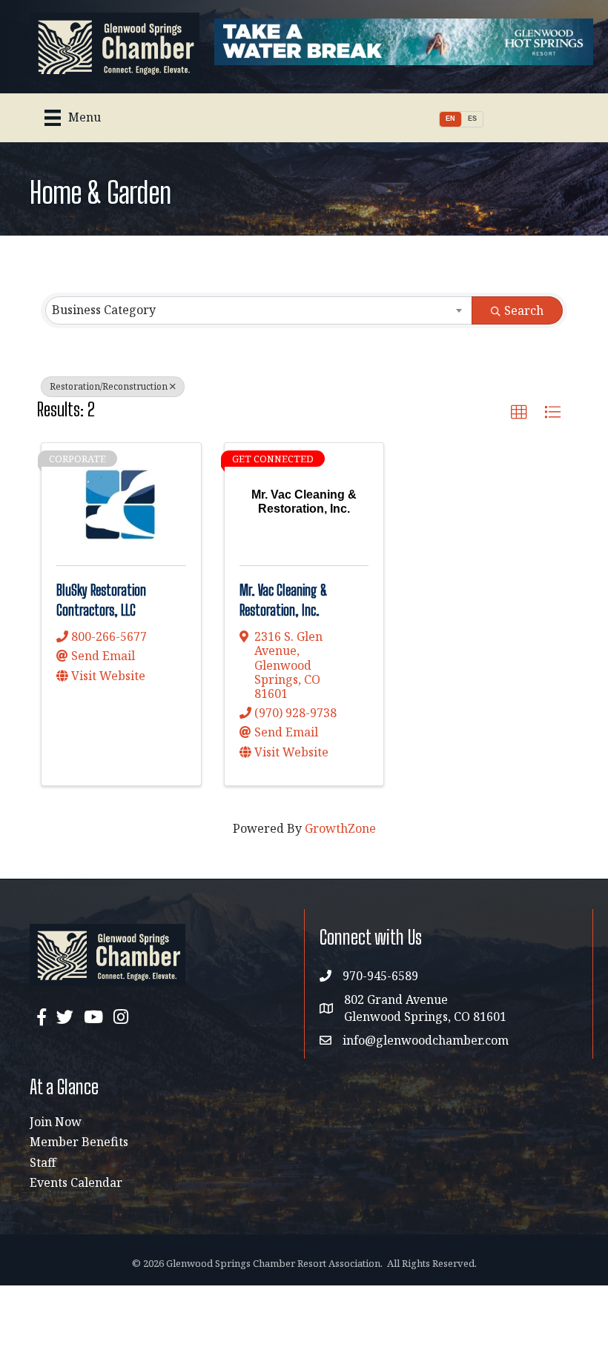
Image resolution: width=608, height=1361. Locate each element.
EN (450, 118)
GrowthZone (340, 828)
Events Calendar (76, 1182)
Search (523, 310)
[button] (519, 412)
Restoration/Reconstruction (109, 386)
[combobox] (258, 310)
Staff (43, 1162)
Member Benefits (79, 1142)
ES (472, 118)
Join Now (56, 1122)
